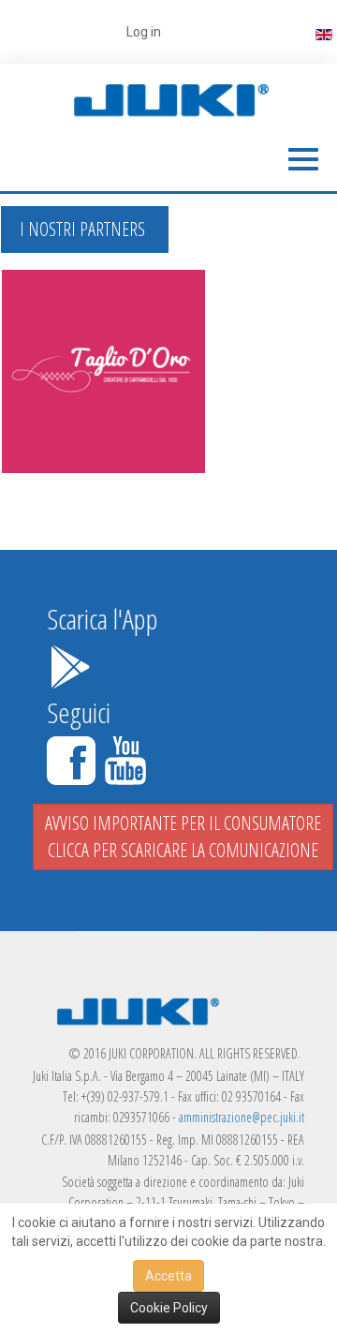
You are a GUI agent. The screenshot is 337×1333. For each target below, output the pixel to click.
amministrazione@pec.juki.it (241, 1117)
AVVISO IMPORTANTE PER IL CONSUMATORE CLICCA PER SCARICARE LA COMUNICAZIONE (183, 836)
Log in (143, 31)
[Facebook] (74, 757)
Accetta (168, 1275)
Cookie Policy (169, 1307)
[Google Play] (70, 663)
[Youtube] (125, 757)
